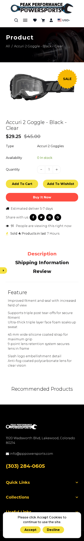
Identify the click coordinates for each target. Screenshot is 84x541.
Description (42, 254)
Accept (30, 530)
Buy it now (42, 197)
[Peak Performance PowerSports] (42, 8)
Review (42, 271)
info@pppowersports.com (31, 454)
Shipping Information (42, 262)
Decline (53, 530)
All (8, 46)
